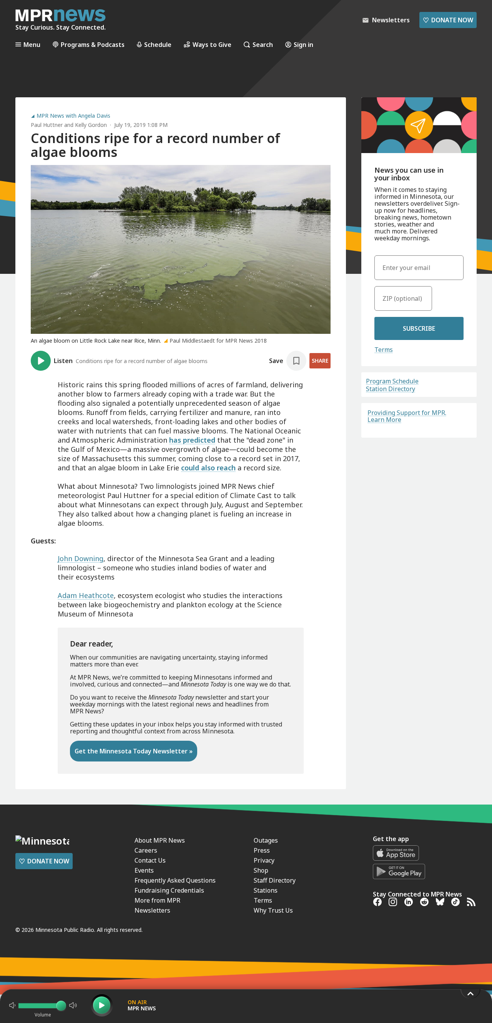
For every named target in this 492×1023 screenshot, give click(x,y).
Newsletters (152, 910)
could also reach (208, 467)
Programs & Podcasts (93, 44)
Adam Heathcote (86, 595)
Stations (266, 890)
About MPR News (160, 840)
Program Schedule (392, 381)
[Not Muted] (12, 1005)
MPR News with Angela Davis (73, 116)
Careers (146, 850)
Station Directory (390, 388)
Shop (261, 870)
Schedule (157, 44)
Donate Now (448, 20)
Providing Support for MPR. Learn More (406, 416)
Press (262, 850)
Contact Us (150, 860)
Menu (31, 44)
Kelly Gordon (91, 124)
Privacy (264, 860)
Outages (266, 840)
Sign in (303, 44)
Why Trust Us (273, 910)
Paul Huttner (47, 124)
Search (263, 44)
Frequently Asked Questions (175, 880)
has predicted (192, 440)
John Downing (80, 558)
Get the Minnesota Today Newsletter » (134, 751)
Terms (383, 349)
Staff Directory (275, 880)
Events (144, 870)
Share (320, 360)
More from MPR (157, 900)
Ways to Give (212, 44)
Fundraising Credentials (169, 890)
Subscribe (419, 328)
